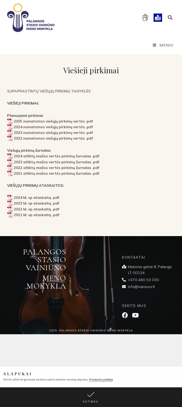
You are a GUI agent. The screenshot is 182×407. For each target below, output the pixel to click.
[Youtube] (135, 315)
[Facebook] (125, 315)
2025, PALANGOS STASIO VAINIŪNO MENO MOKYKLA (91, 330)
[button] (91, 397)
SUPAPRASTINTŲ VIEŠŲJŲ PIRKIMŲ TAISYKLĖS (49, 91)
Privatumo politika (101, 379)
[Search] (170, 17)
